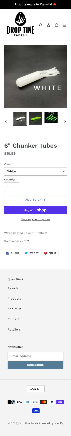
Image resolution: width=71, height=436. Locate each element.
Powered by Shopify (51, 423)
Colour (8, 164)
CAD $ (34, 389)
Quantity (9, 179)
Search (13, 288)
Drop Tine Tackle (28, 423)
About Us (14, 309)
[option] (20, 118)
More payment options (35, 219)
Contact (14, 319)
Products (14, 298)
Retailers (14, 329)
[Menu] (65, 25)
